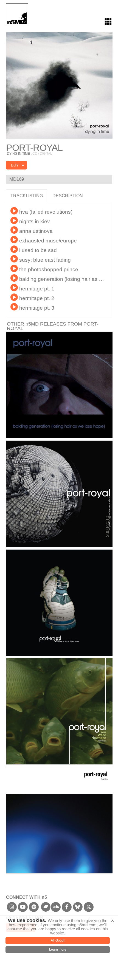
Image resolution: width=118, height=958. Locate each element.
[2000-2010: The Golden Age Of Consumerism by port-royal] (59, 493)
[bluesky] (78, 908)
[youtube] (23, 908)
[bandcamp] (46, 908)
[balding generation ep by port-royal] (59, 385)
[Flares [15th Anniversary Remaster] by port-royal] (59, 820)
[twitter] (89, 908)
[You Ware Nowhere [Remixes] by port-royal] (59, 711)
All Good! (57, 940)
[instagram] (12, 908)
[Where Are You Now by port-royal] (59, 602)
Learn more (57, 949)
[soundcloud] (56, 908)
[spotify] (34, 908)
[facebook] (67, 908)
